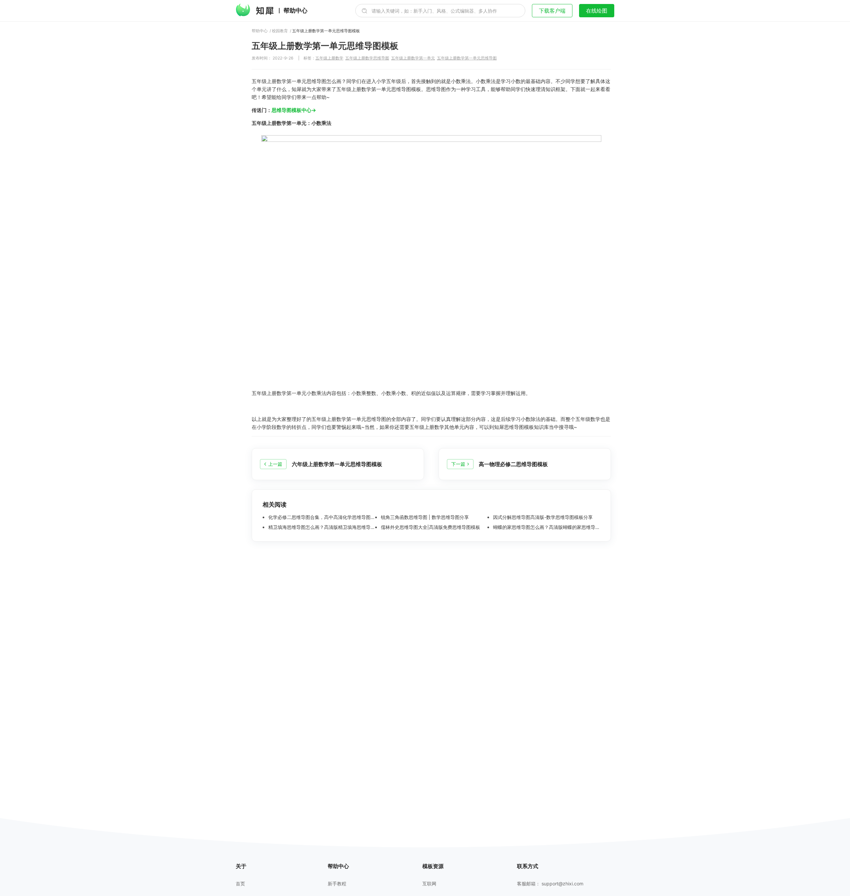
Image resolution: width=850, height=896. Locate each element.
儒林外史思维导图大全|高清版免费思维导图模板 (430, 527)
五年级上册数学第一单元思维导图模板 (326, 31)
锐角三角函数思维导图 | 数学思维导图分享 (424, 517)
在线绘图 (596, 10)
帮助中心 (295, 10)
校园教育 (280, 31)
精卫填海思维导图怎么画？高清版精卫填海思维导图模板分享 (321, 527)
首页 (240, 883)
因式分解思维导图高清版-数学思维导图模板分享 (542, 517)
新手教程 (337, 883)
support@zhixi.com (562, 883)
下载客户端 (552, 10)
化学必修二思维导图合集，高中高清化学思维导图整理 (321, 517)
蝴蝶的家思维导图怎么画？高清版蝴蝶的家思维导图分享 (546, 527)
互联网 (429, 883)
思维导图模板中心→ (294, 110)
